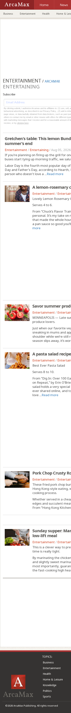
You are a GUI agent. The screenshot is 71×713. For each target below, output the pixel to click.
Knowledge (49, 685)
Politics (47, 691)
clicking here (23, 123)
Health (46, 13)
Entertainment (27, 13)
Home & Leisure (53, 679)
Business (8, 13)
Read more (55, 174)
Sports (47, 696)
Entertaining (39, 150)
